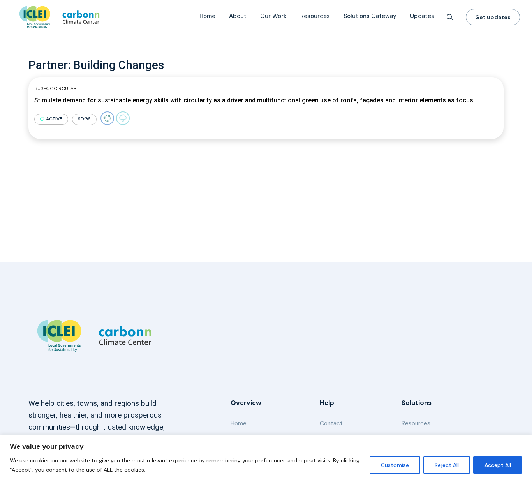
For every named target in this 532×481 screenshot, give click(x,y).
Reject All (447, 465)
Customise (395, 465)
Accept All (497, 465)
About (238, 16)
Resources (315, 16)
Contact (331, 423)
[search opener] (450, 17)
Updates (422, 16)
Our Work (273, 16)
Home (207, 16)
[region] (266, 458)
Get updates (493, 17)
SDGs (84, 119)
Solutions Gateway (370, 16)
